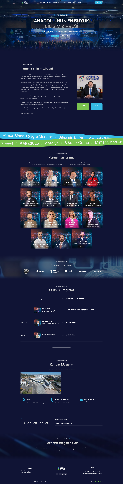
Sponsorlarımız (71, 2)
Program (64, 2)
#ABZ (48, 2)
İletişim (79, 2)
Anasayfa (42, 2)
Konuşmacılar (56, 2)
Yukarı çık (2, 242)
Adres (28, 399)
